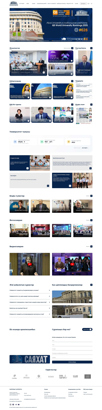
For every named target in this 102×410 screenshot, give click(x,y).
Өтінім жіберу (72, 362)
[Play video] (30, 264)
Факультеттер (70, 3)
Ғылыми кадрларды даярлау (50, 396)
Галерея (85, 392)
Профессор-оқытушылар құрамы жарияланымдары (55, 397)
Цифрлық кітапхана (61, 3)
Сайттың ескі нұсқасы (87, 394)
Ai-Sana (76, 3)
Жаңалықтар (71, 396)
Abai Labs (46, 394)
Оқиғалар (70, 394)
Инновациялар (47, 392)
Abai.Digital (83, 3)
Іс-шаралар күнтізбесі (72, 392)
